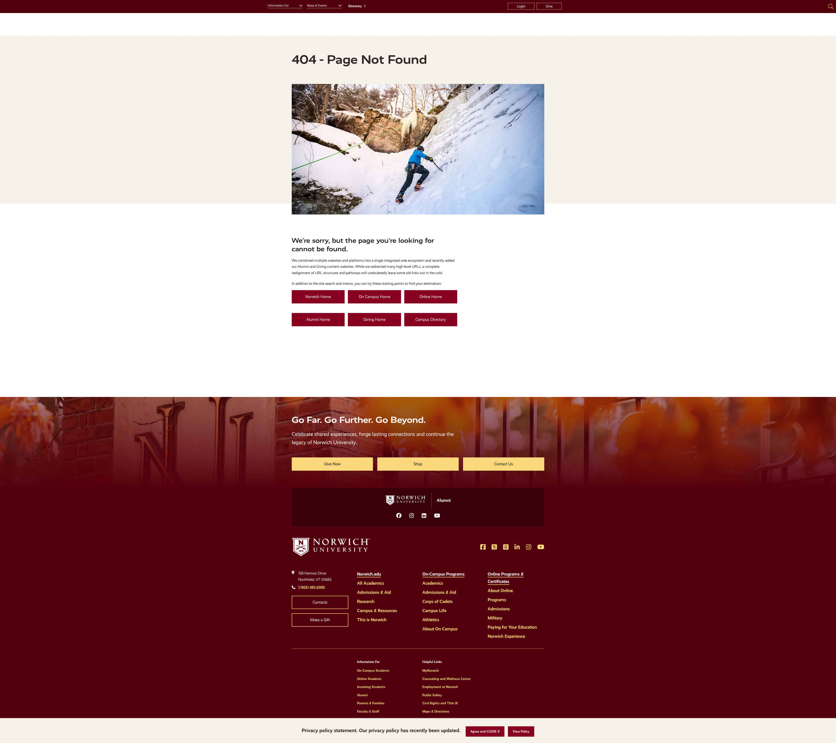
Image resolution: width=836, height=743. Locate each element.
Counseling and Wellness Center (446, 679)
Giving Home (374, 319)
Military (495, 618)
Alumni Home (318, 319)
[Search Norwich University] (831, 6)
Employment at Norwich (440, 687)
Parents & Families (370, 703)
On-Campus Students (373, 671)
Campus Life (434, 610)
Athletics (430, 619)
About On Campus (440, 628)
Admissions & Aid (374, 592)
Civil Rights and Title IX (440, 703)
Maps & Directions (435, 711)
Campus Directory (430, 319)
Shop (418, 464)
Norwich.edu (369, 574)
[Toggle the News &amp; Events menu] (338, 5)
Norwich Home (318, 297)
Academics (432, 583)
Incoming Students (371, 687)
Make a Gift (320, 620)
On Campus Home (374, 297)
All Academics (370, 583)
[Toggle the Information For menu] (299, 5)
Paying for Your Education (512, 627)
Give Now (332, 464)
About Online (500, 590)
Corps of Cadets (437, 601)
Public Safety (432, 695)
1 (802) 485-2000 (311, 587)
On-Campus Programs (443, 574)
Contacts (320, 602)
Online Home (431, 297)
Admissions (499, 608)
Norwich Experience (506, 636)
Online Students (369, 679)
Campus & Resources (377, 610)
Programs (497, 599)
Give (549, 6)
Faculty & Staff (368, 711)
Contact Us (503, 464)
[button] (485, 731)
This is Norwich (372, 619)
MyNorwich (430, 671)
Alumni (362, 695)
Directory (355, 6)
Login (521, 6)
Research (365, 601)
